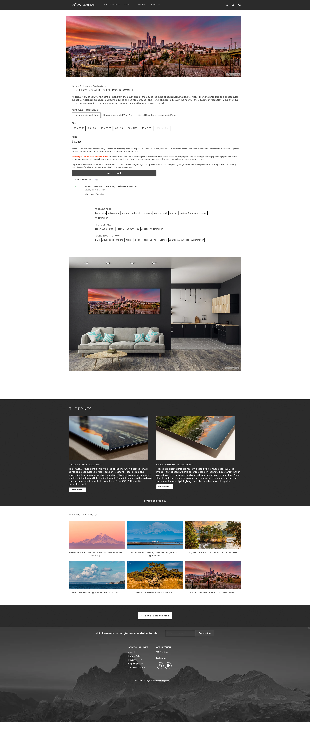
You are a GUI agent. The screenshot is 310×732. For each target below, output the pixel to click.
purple (157, 213)
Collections (111, 5)
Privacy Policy (135, 660)
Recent (137, 239)
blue (97, 213)
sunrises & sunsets (189, 213)
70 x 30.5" (106, 128)
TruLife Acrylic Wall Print (86, 115)
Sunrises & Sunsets (179, 239)
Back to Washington (156, 615)
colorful (136, 213)
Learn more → (77, 489)
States (163, 239)
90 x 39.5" (79, 128)
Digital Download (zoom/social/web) (157, 115)
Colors (119, 239)
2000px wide (162, 128)
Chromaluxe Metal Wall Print (118, 115)
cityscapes (114, 213)
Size (74, 123)
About (127, 5)
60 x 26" (119, 128)
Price (74, 136)
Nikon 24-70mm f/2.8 (128, 228)
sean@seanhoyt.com (161, 159)
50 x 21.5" (132, 128)
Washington (98, 86)
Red (145, 239)
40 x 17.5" (146, 128)
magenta (147, 213)
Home (74, 86)
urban (204, 213)
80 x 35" (92, 128)
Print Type (84, 109)
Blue (97, 239)
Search (131, 652)
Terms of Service (136, 667)
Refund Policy (134, 656)
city (104, 213)
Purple (128, 239)
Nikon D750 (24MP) (105, 228)
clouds (125, 213)
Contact (155, 5)
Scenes (154, 239)
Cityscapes (108, 239)
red (165, 213)
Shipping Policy (135, 663)
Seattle (173, 213)
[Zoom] (153, 46)
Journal (142, 5)
